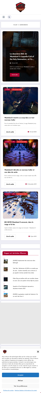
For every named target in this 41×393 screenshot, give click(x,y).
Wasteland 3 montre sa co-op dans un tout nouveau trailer (19, 119)
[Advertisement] (20, 323)
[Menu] (3, 17)
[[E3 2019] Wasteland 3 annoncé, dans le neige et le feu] (20, 205)
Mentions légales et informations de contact (26, 390)
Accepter (20, 375)
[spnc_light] (9, 17)
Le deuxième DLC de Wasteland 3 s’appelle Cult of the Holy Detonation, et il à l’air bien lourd (22, 56)
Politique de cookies (8, 390)
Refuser (20, 380)
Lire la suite (15, 74)
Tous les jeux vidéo (16, 51)
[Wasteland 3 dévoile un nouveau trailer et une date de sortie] (20, 153)
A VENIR (11, 51)
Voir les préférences (20, 386)
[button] (38, 352)
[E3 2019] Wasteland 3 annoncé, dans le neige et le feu (18, 223)
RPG (14, 141)
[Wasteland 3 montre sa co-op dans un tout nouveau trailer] (20, 100)
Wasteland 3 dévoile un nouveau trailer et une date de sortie (19, 171)
